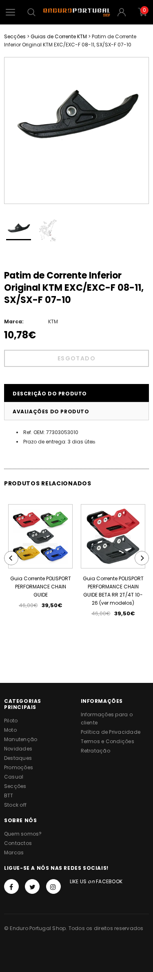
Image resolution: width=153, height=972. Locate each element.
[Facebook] (11, 886)
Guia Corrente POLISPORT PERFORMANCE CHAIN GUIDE (40, 586)
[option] (76, 113)
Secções (15, 36)
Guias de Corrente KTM (59, 36)
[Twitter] (32, 886)
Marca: (14, 321)
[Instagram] (53, 886)
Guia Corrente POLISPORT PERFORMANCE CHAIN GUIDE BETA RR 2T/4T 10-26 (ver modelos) (113, 590)
